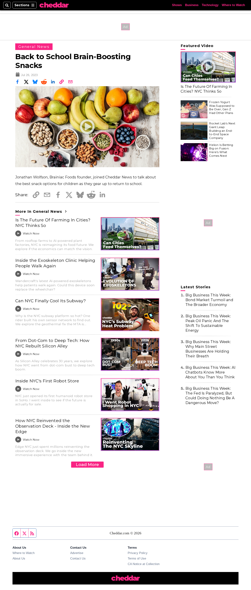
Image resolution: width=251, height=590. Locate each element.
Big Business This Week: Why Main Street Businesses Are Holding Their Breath (208, 349)
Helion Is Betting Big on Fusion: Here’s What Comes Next (221, 150)
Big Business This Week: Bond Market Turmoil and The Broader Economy (209, 300)
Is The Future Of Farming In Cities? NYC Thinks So (52, 222)
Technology (210, 5)
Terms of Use (137, 558)
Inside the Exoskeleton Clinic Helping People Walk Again (55, 263)
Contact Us (78, 558)
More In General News (39, 211)
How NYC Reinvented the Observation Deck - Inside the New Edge (52, 426)
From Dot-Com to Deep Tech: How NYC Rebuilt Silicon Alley (52, 343)
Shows (177, 5)
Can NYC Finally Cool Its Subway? (50, 300)
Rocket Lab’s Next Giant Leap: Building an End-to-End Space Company (222, 131)
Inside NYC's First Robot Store (47, 380)
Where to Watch (233, 5)
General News (33, 46)
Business (191, 5)
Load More (87, 464)
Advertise (76, 553)
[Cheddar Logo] (54, 5)
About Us (18, 558)
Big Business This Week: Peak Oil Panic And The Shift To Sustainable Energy (208, 323)
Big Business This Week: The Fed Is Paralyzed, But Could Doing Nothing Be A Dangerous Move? (209, 395)
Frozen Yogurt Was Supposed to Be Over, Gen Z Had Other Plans (221, 107)
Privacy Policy (138, 553)
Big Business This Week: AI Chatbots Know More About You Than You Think (210, 372)
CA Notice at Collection (143, 564)
